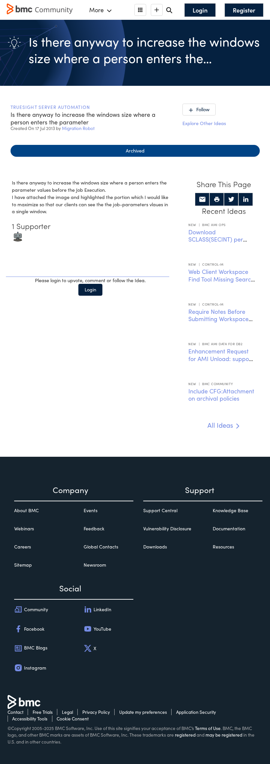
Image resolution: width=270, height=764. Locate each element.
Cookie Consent (73, 718)
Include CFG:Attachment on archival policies (221, 395)
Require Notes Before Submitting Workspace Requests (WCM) (218, 319)
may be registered (223, 735)
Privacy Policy (96, 712)
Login (90, 289)
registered (185, 735)
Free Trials (43, 712)
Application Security (196, 712)
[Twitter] (231, 199)
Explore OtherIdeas (204, 123)
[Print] (217, 199)
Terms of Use (208, 728)
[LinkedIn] (246, 199)
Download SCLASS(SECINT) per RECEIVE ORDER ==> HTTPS (216, 243)
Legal (67, 712)
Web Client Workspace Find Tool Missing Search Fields (221, 279)
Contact (15, 712)
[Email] (202, 199)
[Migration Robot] (18, 235)
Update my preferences (143, 712)
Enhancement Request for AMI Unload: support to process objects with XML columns (220, 362)
